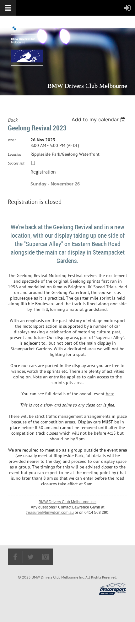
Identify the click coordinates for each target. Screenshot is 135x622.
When (12, 140)
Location (14, 154)
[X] (30, 557)
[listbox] (99, 119)
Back (13, 120)
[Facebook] (15, 557)
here (110, 394)
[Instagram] (45, 557)
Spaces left (16, 163)
